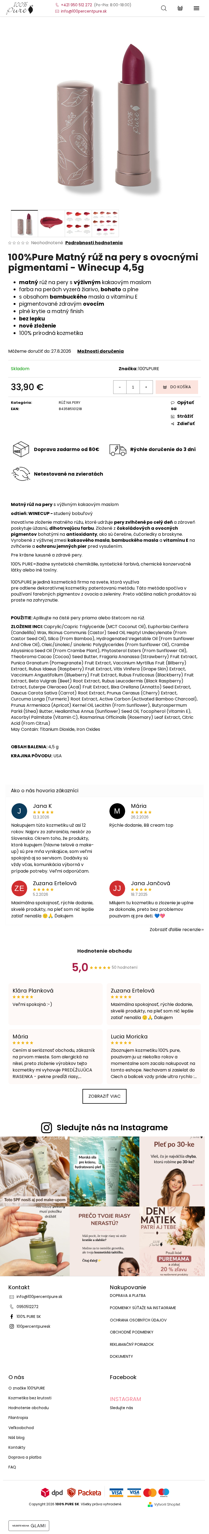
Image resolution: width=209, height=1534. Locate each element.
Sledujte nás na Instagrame (112, 1127)
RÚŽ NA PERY (69, 402)
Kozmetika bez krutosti (29, 1398)
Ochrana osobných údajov (138, 1320)
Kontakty (16, 1447)
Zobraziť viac (104, 1096)
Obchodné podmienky (131, 1332)
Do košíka (180, 387)
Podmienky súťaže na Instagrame (143, 1308)
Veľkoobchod (21, 1427)
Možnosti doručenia (100, 351)
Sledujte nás (121, 1408)
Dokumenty (121, 1356)
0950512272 (27, 1306)
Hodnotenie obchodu (104, 950)
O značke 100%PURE (26, 1388)
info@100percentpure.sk (39, 1296)
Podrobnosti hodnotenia (94, 243)
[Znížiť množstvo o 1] (120, 387)
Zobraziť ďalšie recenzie (175, 929)
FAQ (12, 1467)
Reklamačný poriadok (132, 1344)
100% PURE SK (29, 1316)
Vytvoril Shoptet (167, 1504)
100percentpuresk (33, 1326)
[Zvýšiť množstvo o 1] (146, 387)
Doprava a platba (128, 1295)
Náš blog (16, 1437)
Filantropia (18, 1417)
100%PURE (148, 369)
